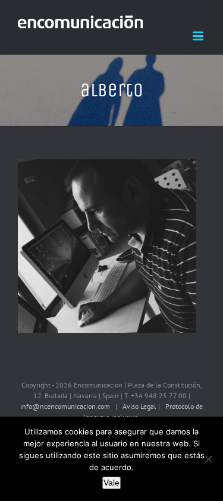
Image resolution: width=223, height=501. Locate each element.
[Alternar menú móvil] (199, 36)
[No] (208, 459)
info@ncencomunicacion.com (65, 406)
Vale (111, 482)
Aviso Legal (140, 406)
